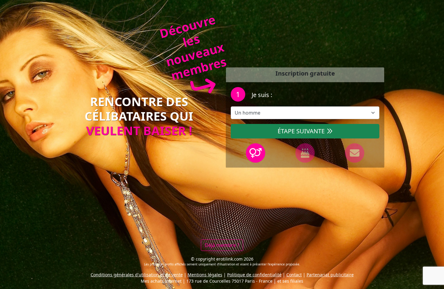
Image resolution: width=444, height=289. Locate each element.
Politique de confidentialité (254, 275)
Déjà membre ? (222, 245)
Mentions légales (205, 275)
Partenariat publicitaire (330, 275)
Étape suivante (301, 131)
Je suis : (261, 95)
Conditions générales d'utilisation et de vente (137, 275)
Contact (294, 275)
